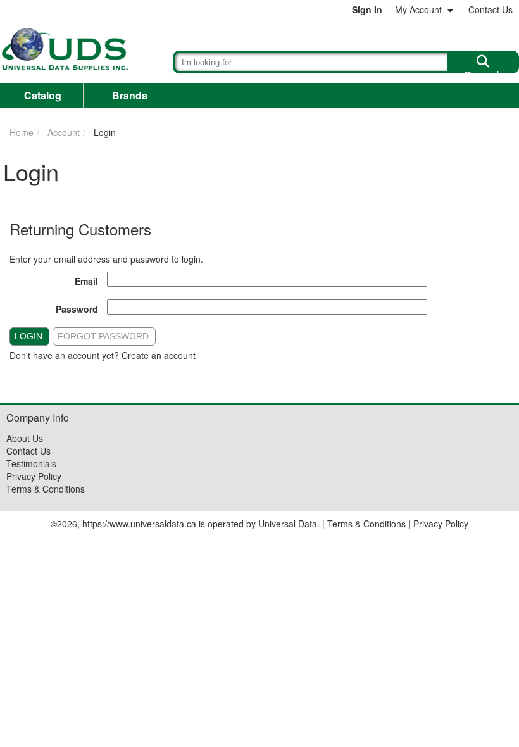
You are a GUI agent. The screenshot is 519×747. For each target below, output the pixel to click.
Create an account (159, 355)
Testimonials (31, 463)
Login (28, 336)
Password (77, 309)
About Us (24, 438)
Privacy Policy (33, 476)
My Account (418, 9)
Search (483, 71)
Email (86, 281)
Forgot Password (103, 336)
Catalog (42, 95)
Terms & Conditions (45, 488)
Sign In (367, 9)
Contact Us (490, 9)
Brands (129, 95)
